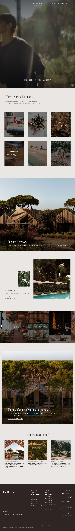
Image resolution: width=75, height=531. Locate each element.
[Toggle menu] (3, 3)
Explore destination (61, 245)
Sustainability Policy (38, 525)
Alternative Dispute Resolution (27, 525)
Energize (34, 499)
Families (34, 503)
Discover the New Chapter (15, 418)
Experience (35, 501)
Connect (33, 497)
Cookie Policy (46, 525)
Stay (32, 492)
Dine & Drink (36, 495)
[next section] (37, 84)
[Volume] (72, 85)
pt (72, 3)
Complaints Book (53, 525)
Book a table (65, 3)
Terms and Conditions (7, 525)
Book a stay (56, 3)
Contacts (48, 509)
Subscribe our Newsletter (13, 514)
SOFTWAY (32, 527)
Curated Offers (36, 505)
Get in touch (66, 501)
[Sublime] (37, 4)
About (47, 492)
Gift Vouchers (50, 504)
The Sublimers (50, 507)
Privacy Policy (16, 525)
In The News (49, 502)
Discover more (9, 107)
